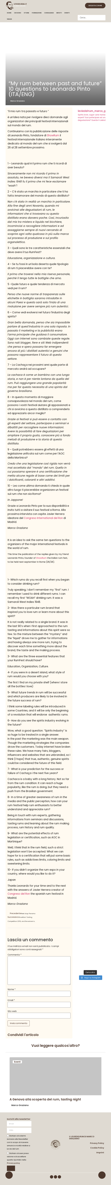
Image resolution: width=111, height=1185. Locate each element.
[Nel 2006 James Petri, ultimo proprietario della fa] (79, 245)
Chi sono (17, 13)
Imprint (100, 1152)
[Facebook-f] (51, 1176)
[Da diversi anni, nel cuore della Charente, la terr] (100, 836)
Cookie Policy (97, 1147)
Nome (12, 989)
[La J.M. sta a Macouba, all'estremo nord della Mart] (90, 801)
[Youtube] (59, 1176)
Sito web (12, 1011)
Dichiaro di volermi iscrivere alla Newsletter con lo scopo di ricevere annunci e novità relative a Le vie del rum (18, 1142)
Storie (26, 13)
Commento (15, 955)
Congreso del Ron (19, 894)
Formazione (37, 13)
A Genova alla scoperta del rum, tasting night (45, 1099)
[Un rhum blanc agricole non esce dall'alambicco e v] (90, 227)
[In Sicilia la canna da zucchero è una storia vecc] (79, 793)
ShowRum (53, 135)
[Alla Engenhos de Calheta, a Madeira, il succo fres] (79, 482)
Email (11, 1000)
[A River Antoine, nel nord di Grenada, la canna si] (100, 535)
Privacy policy (13, 1163)
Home (9, 13)
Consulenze (49, 13)
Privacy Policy (97, 1143)
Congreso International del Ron (43, 518)
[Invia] (11, 1168)
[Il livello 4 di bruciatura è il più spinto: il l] (90, 469)
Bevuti (59, 13)
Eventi (67, 13)
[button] (91, 13)
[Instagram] (55, 1176)
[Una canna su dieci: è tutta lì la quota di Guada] (100, 217)
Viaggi (9, 19)
